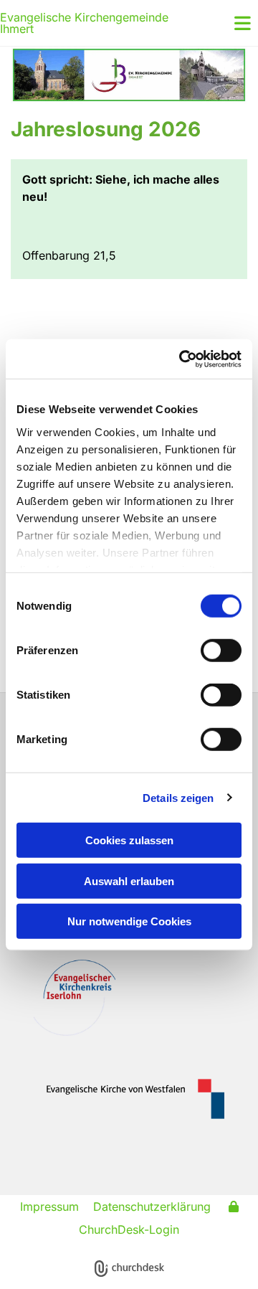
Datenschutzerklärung (152, 1206)
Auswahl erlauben (129, 880)
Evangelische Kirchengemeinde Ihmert (84, 23)
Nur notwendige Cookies (129, 921)
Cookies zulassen (129, 840)
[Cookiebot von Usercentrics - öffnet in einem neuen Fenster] (182, 358)
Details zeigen (178, 797)
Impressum (49, 1206)
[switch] (221, 650)
